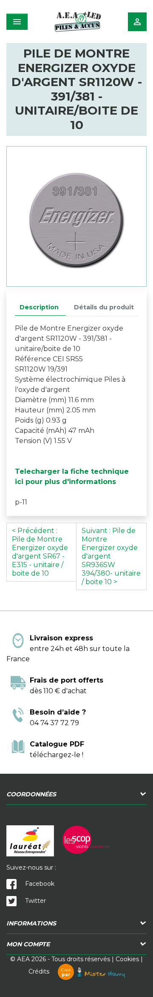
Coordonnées (31, 794)
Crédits (49, 971)
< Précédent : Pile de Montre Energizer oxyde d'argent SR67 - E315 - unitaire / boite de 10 (40, 552)
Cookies (127, 959)
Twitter (34, 901)
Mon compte (28, 944)
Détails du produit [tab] (104, 307)
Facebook (38, 884)
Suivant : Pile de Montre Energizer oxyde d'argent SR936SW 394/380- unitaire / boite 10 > (111, 556)
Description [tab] (39, 307)
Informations (31, 923)
